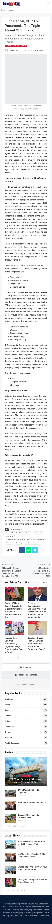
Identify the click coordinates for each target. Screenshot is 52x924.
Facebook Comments (27, 675)
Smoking (19, 543)
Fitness (16, 46)
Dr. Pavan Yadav (39, 533)
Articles (8, 721)
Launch (8, 716)
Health (23, 46)
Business (32, 623)
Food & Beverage (12, 743)
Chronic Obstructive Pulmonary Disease (18, 533)
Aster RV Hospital (16, 529)
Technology (10, 727)
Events (8, 623)
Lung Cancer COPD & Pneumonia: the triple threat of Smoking (25, 539)
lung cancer (10, 536)
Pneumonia (9, 543)
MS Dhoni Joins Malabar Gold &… (32, 802)
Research (32, 588)
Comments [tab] (27, 667)
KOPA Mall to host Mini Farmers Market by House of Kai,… (26, 780)
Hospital (8, 46)
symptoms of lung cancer (33, 543)
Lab (7, 588)
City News (9, 699)
